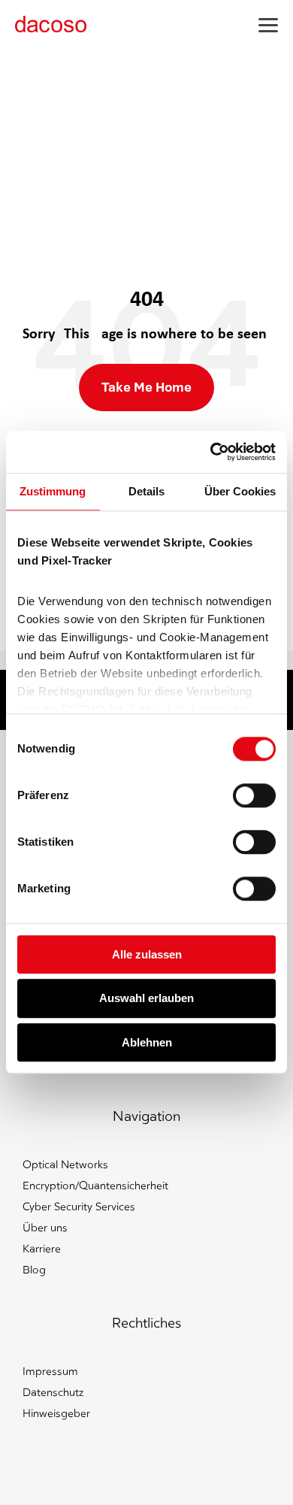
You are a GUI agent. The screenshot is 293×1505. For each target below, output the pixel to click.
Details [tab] (146, 491)
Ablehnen (147, 1042)
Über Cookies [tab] (240, 491)
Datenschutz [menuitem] (53, 1392)
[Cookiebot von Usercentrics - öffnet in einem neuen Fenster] (211, 452)
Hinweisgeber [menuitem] (56, 1413)
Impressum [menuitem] (50, 1371)
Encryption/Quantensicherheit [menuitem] (95, 1185)
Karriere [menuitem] (42, 1249)
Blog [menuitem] (34, 1270)
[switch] (254, 795)
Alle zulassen (147, 954)
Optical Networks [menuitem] (65, 1164)
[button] (268, 24)
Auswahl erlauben (146, 998)
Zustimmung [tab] (53, 491)
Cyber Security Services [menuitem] (79, 1207)
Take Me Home (146, 386)
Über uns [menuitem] (45, 1228)
